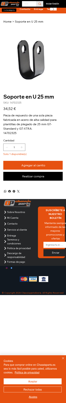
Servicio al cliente (17, 229)
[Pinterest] (14, 191)
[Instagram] (7, 268)
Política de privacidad (27, 372)
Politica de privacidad (19, 248)
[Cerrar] (60, 360)
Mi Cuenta (12, 217)
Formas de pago (16, 261)
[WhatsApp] (5, 191)
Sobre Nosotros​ (16, 212)
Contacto (12, 223)
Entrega (11, 235)
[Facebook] (9, 191)
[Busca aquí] (39, 4)
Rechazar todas (32, 389)
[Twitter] (18, 191)
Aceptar (32, 381)
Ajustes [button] (33, 397)
